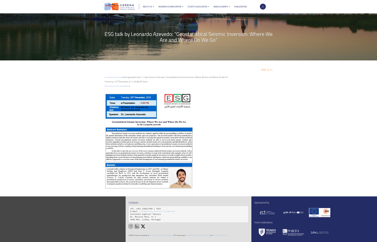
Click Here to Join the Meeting (117, 85)
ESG (142, 77)
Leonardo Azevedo (113, 77)
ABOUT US (148, 6)
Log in (263, 7)
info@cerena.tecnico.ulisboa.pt (157, 211)
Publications (240, 6)
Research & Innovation (170, 6)
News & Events (221, 6)
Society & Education (198, 6)
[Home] (119, 6)
